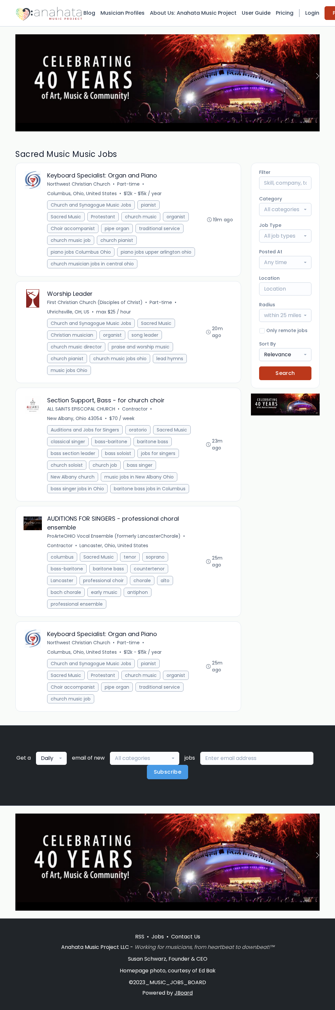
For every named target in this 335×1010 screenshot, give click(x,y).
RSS (139, 936)
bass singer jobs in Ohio (77, 488)
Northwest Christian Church (78, 184)
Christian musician (72, 335)
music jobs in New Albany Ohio (139, 477)
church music (141, 216)
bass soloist (118, 453)
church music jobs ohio (120, 358)
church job (105, 465)
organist (176, 216)
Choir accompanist (73, 228)
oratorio (138, 430)
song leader (145, 335)
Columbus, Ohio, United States (82, 193)
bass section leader (73, 453)
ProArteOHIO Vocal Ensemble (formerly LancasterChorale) (114, 536)
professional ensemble (77, 604)
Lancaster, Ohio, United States (113, 545)
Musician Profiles (122, 13)
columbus (62, 557)
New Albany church (73, 477)
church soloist (67, 465)
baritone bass (152, 441)
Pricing (284, 13)
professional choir (103, 580)
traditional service (159, 228)
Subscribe (168, 772)
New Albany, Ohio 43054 (74, 418)
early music (104, 592)
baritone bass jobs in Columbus (149, 488)
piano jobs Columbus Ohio (81, 252)
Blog (89, 13)
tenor (130, 557)
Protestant (103, 216)
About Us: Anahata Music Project (193, 13)
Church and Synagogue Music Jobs (91, 205)
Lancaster (62, 580)
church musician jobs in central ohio (92, 264)
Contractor (135, 409)
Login (312, 13)
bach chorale (66, 592)
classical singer (68, 441)
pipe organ (117, 228)
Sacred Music (66, 216)
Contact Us (185, 936)
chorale (142, 580)
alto (165, 580)
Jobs (157, 936)
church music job (71, 240)
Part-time (128, 184)
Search (285, 373)
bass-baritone (111, 441)
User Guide (256, 13)
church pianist (116, 240)
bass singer (139, 465)
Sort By (267, 344)
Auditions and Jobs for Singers (85, 430)
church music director (76, 347)
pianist (148, 205)
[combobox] (285, 209)
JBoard (183, 993)
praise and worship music (140, 347)
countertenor (149, 568)
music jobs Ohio (69, 370)
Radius (267, 304)
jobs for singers (158, 453)
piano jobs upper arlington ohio (156, 252)
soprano (155, 557)
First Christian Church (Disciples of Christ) (95, 302)
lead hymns (169, 358)
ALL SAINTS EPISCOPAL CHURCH (81, 409)
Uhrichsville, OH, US (68, 312)
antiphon (137, 592)
